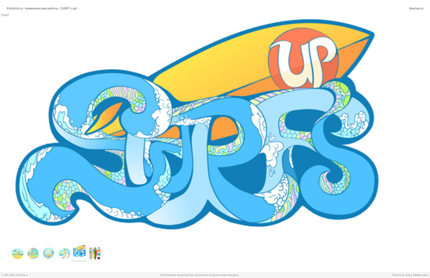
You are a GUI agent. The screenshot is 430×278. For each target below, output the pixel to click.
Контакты (416, 8)
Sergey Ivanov (417, 275)
